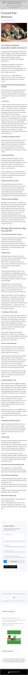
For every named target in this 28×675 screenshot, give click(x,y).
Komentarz (8, 534)
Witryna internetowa (11, 555)
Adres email (8, 550)
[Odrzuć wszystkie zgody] (26, 4)
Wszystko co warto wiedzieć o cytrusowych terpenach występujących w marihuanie (12, 624)
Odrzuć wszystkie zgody (16, 5)
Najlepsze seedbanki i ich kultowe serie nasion (11, 618)
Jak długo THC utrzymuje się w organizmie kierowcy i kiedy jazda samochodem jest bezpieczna (13, 621)
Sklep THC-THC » (15, 672)
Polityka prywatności (14, 7)
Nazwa (6, 545)
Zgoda (8, 5)
